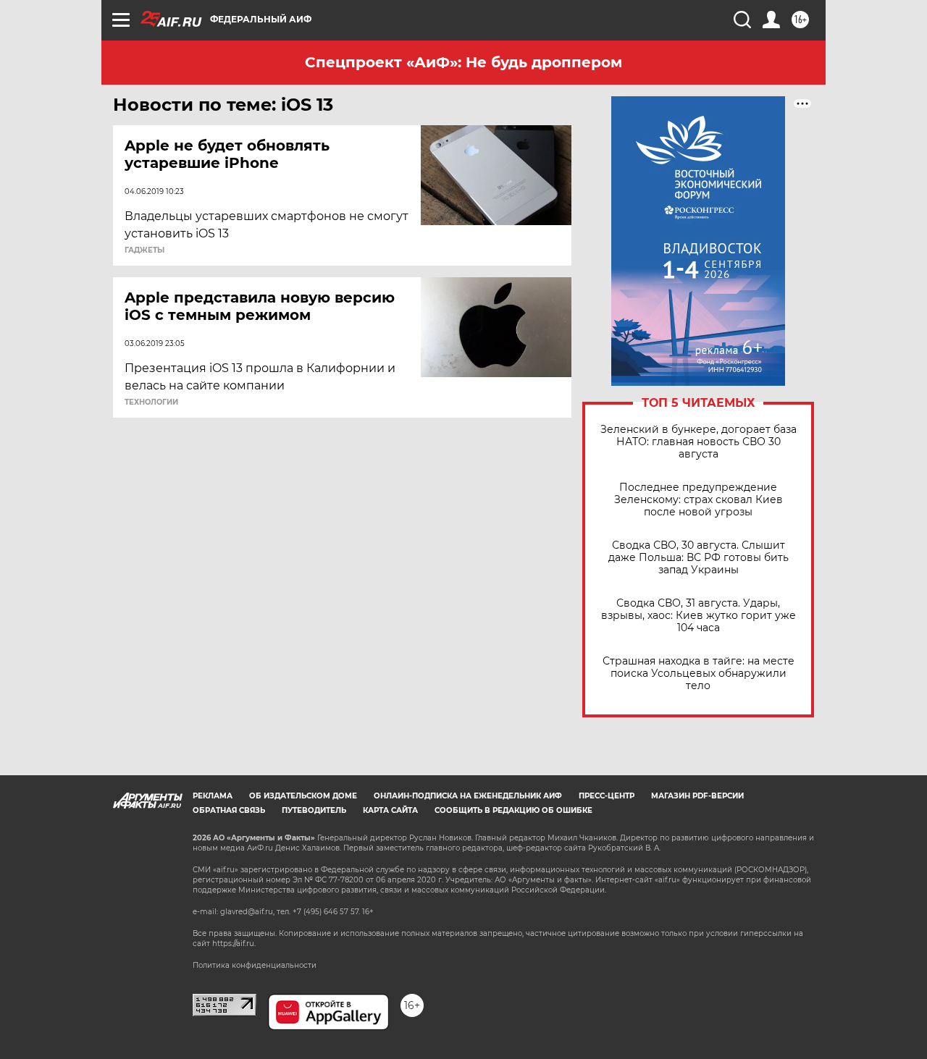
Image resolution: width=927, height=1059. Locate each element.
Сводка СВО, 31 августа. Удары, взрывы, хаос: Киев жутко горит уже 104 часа (698, 615)
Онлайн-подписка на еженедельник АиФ (468, 796)
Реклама (212, 796)
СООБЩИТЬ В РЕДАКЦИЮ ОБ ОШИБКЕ (513, 810)
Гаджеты (144, 250)
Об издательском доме (303, 796)
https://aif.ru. (234, 943)
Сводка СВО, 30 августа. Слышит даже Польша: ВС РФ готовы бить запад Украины (698, 557)
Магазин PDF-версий (697, 796)
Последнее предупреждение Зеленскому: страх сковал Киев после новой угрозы (698, 499)
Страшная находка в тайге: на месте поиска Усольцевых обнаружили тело (698, 673)
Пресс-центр (606, 796)
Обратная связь (229, 810)
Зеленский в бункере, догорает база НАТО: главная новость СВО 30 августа (698, 441)
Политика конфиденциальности (254, 965)
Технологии (151, 402)
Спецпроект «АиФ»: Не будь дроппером (463, 62)
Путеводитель (314, 810)
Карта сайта (390, 810)
